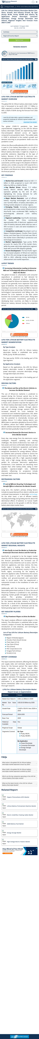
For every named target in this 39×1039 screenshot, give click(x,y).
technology (33, 494)
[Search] (33, 2)
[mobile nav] (37, 2)
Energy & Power (9, 6)
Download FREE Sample (20, 1036)
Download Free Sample (20, 91)
